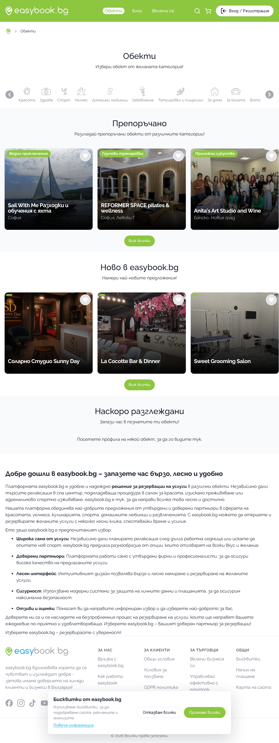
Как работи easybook (110, 679)
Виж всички (139, 241)
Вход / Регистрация (249, 11)
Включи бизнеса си (207, 662)
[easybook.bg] (36, 11)
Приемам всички (204, 712)
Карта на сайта (253, 687)
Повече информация (73, 725)
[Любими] (85, 155)
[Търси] (197, 10)
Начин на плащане (245, 673)
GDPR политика (161, 687)
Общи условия (159, 659)
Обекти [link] (28, 31)
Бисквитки (248, 659)
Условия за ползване (155, 673)
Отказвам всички (159, 712)
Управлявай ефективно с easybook (204, 683)
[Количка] (208, 10)
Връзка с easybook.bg (111, 662)
